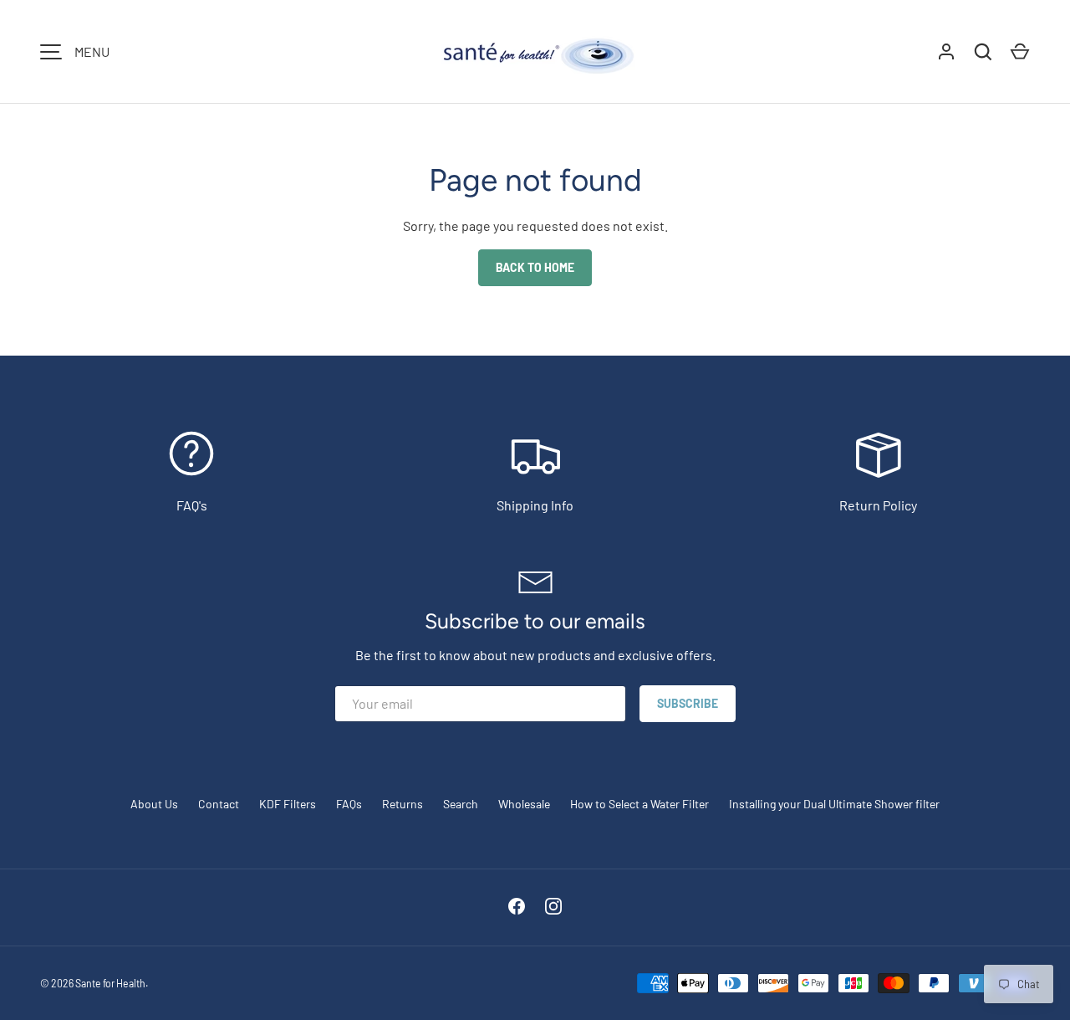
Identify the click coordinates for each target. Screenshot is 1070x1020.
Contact (218, 804)
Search (460, 804)
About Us (154, 804)
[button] (1019, 51)
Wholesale (524, 804)
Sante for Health (110, 983)
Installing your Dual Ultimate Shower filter (834, 804)
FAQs (349, 804)
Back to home (535, 267)
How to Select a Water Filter (639, 804)
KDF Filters (287, 804)
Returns (402, 804)
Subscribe (687, 703)
